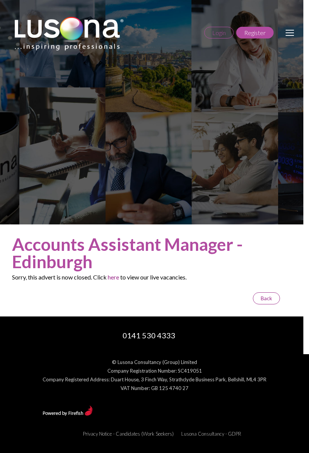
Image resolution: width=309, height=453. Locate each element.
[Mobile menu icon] (290, 33)
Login (219, 32)
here (113, 277)
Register (255, 32)
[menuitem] (128, 434)
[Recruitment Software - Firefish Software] (68, 414)
